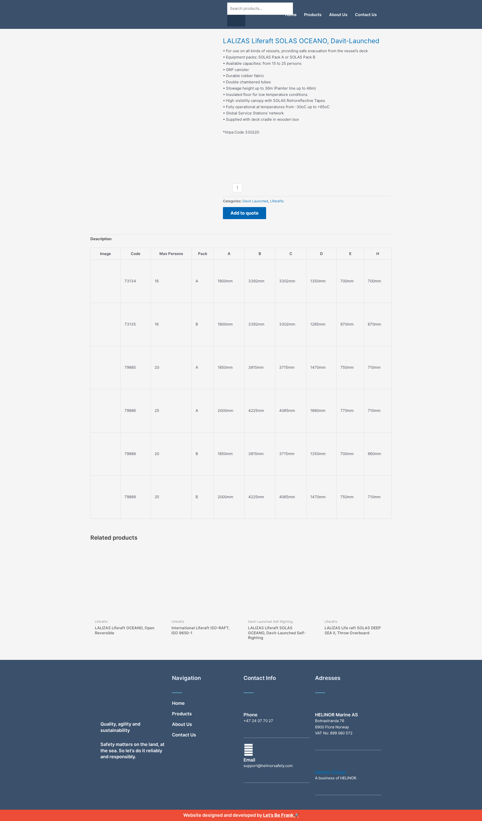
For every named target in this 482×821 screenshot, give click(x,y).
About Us (338, 14)
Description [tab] (100, 238)
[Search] (236, 20)
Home (290, 14)
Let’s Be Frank (278, 815)
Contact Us (366, 14)
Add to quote (244, 213)
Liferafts (277, 201)
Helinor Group (330, 772)
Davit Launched (255, 201)
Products (313, 14)
